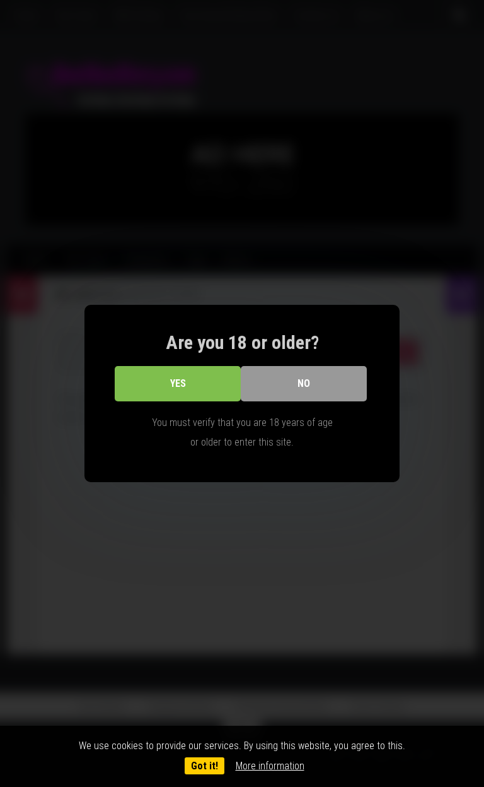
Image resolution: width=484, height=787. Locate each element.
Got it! (204, 766)
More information (270, 766)
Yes (178, 383)
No (303, 383)
